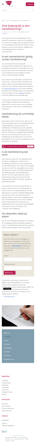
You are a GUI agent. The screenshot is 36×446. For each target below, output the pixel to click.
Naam (5, 256)
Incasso (6, 340)
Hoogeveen (5, 420)
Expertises (6, 376)
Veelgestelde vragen (19, 438)
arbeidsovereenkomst (11, 88)
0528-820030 (16, 246)
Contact (5, 416)
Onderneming (8, 348)
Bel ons (31, 4)
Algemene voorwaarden (11, 437)
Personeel (7, 352)
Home (3, 20)
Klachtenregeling (22, 437)
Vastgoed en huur (9, 359)
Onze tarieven (6, 406)
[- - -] (3, 4)
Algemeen (7, 333)
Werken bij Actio (7, 411)
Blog (8, 20)
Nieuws (26, 438)
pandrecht (22, 93)
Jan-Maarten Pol (24, 32)
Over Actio (6, 399)
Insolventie (7, 344)
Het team (5, 404)
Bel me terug (9, 273)
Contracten (4, 33)
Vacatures (7, 440)
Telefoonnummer (8, 264)
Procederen (7, 355)
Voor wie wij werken (8, 408)
